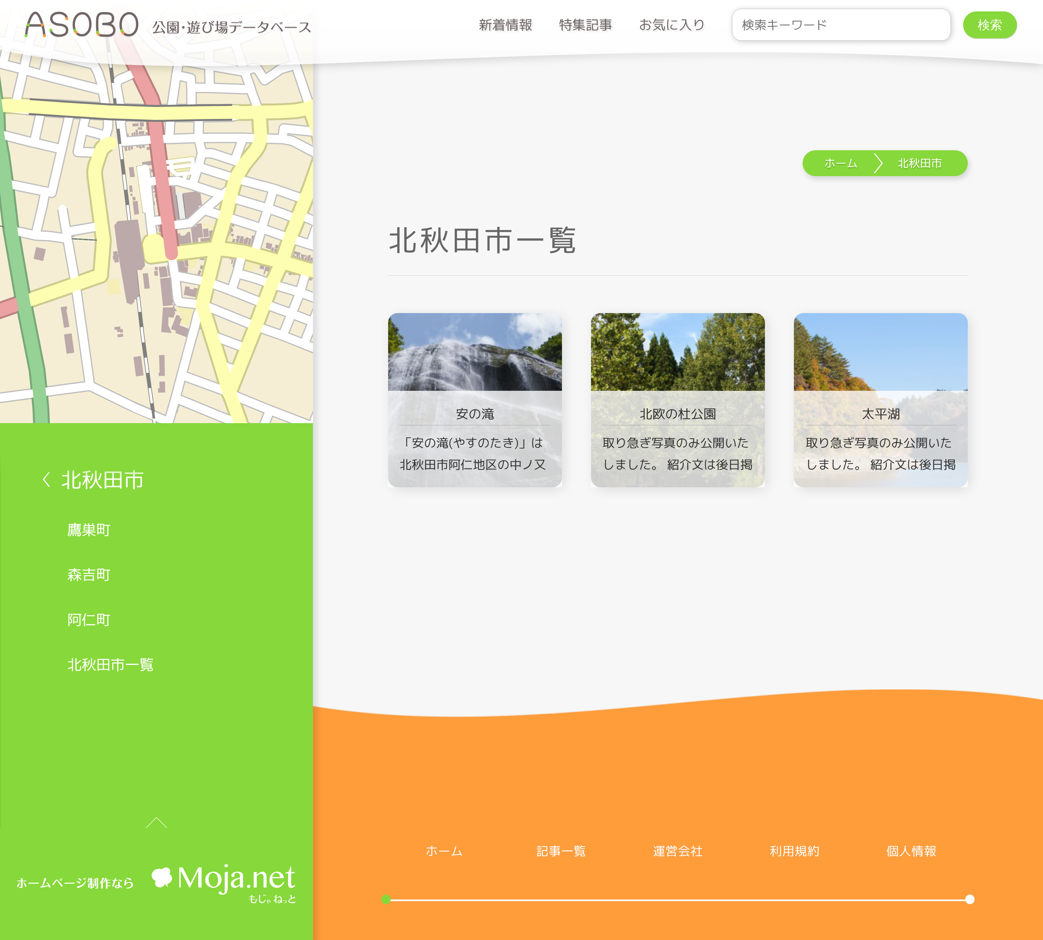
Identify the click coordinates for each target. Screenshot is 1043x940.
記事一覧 (561, 851)
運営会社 (678, 851)
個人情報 (912, 851)
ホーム (444, 851)
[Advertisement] (678, 595)
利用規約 (795, 851)
